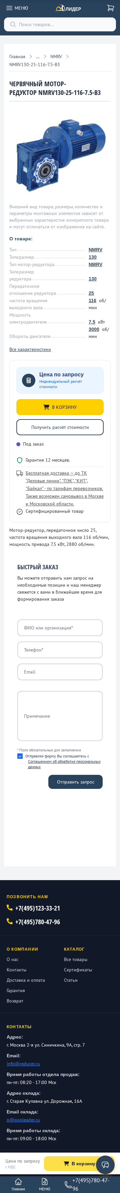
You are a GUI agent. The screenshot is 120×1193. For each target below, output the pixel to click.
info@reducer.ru (23, 1064)
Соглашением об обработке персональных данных (64, 764)
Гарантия (16, 990)
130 (93, 257)
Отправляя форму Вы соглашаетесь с (63, 761)
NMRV (95, 249)
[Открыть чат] (105, 1165)
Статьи (71, 980)
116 (92, 300)
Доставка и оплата (26, 980)
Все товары (75, 959)
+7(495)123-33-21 (37, 908)
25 (91, 293)
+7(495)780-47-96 (37, 921)
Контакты (16, 970)
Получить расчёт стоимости (60, 427)
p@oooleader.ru (23, 1120)
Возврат (15, 1001)
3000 (94, 329)
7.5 (92, 322)
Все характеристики (30, 349)
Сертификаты (78, 970)
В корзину (83, 1163)
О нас (12, 959)
